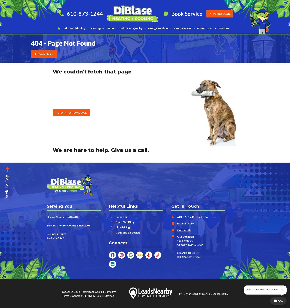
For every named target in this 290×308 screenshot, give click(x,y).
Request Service (187, 223)
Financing (122, 216)
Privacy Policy (94, 295)
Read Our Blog (125, 222)
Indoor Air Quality (131, 28)
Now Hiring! (123, 227)
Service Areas (182, 28)
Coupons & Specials (128, 232)
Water (110, 28)
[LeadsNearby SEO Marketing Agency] (150, 293)
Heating (96, 28)
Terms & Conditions (73, 295)
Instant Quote (222, 13)
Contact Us (222, 28)
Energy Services (158, 28)
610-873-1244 (185, 216)
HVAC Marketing (188, 293)
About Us (203, 28)
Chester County (67, 225)
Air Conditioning (74, 28)
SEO (205, 293)
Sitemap (109, 295)
